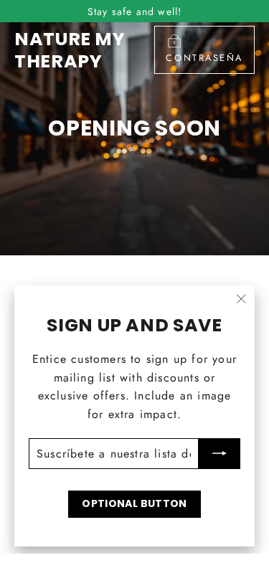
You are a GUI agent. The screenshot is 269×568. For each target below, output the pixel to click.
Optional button (134, 503)
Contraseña (204, 58)
